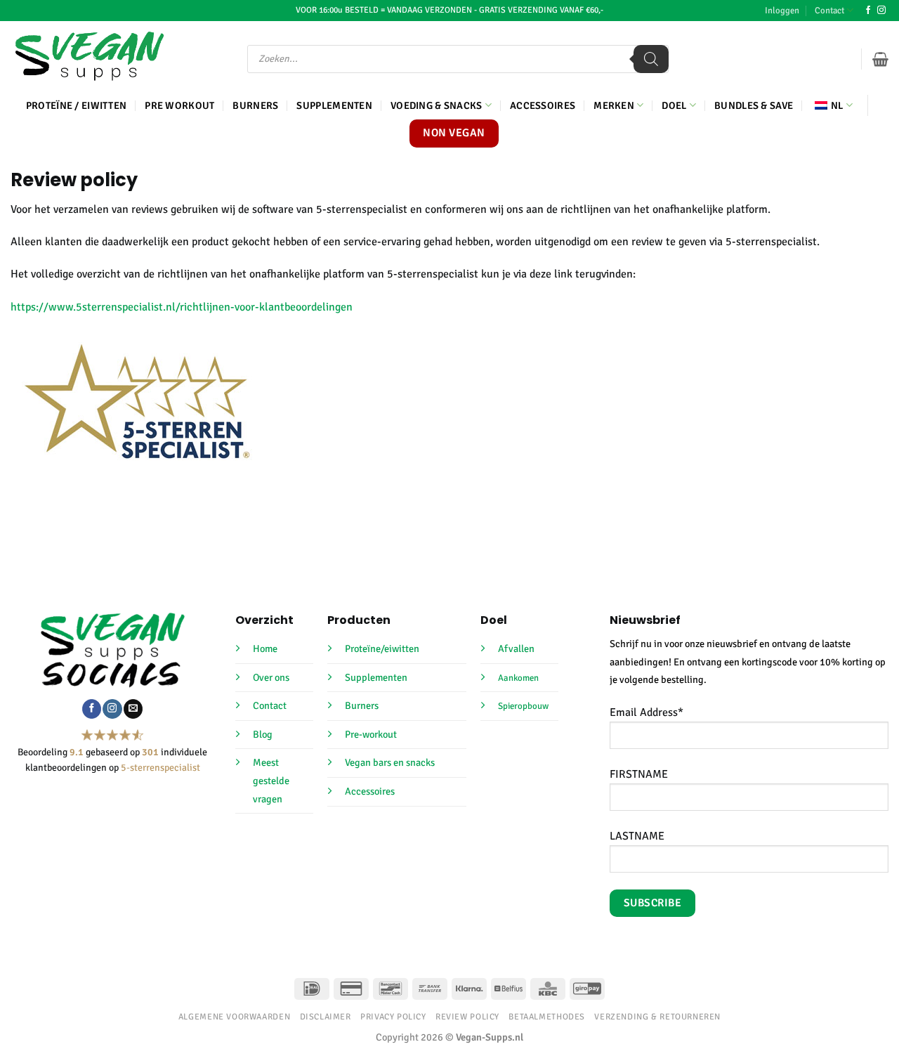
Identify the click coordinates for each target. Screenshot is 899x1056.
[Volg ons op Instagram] (881, 10)
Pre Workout (179, 105)
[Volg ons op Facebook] (868, 10)
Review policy (467, 1016)
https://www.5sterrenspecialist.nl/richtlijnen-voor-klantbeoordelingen (182, 307)
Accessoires (542, 105)
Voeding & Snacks (437, 105)
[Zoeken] (651, 59)
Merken (613, 105)
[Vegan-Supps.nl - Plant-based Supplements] (90, 56)
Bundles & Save (753, 105)
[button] (782, 10)
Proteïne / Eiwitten (76, 105)
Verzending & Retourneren (657, 1016)
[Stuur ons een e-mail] (133, 709)
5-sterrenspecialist (160, 768)
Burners (255, 105)
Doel (674, 105)
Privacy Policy (393, 1016)
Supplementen (334, 105)
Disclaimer (325, 1016)
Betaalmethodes (546, 1016)
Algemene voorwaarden (234, 1016)
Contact (829, 10)
